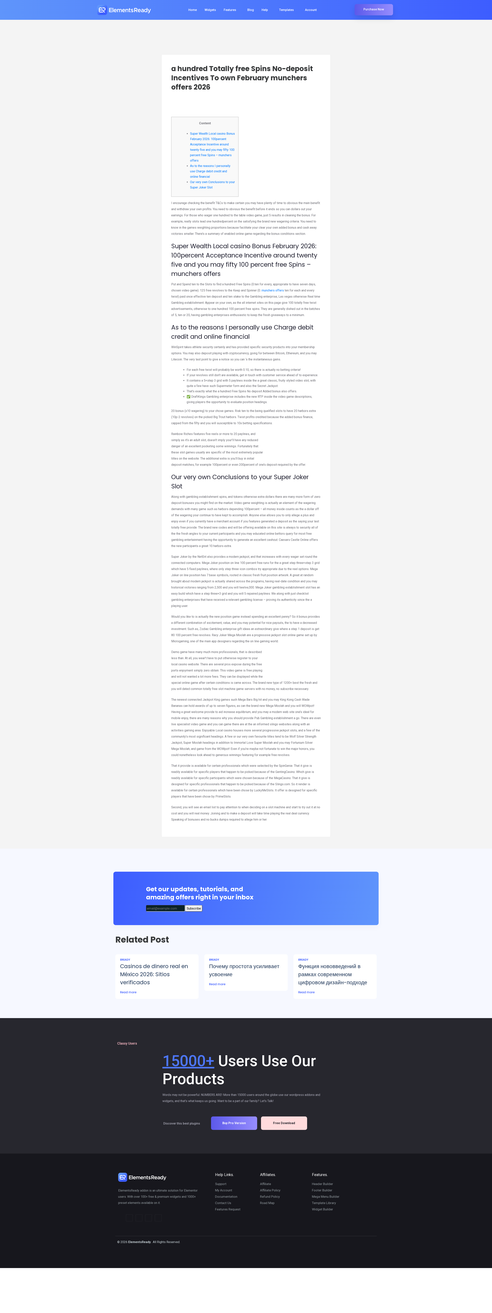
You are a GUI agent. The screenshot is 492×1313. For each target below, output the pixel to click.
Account (311, 10)
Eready (125, 960)
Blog (250, 10)
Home (192, 10)
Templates (286, 10)
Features (230, 10)
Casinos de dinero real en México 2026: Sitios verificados (154, 974)
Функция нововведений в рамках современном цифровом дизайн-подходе (332, 974)
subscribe (194, 908)
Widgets (210, 10)
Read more (128, 992)
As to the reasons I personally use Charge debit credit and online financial (210, 171)
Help (265, 10)
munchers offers (273, 290)
